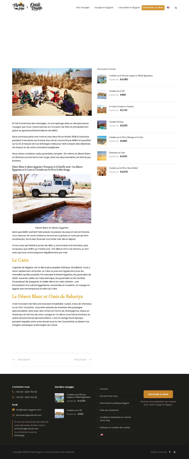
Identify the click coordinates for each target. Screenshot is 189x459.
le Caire (28, 169)
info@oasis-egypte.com (28, 409)
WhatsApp (19, 435)
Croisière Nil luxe (116, 122)
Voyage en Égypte (103, 7)
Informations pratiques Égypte (114, 403)
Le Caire (20, 260)
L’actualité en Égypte (129, 7)
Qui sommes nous (108, 396)
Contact (104, 389)
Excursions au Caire (117, 152)
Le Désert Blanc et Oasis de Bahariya (47, 296)
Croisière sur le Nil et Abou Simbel (123, 168)
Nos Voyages (83, 7)
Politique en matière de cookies (115, 427)
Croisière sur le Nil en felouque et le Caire (126, 137)
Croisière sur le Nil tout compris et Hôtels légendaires (131, 75)
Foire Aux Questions (109, 410)
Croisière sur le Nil (116, 91)
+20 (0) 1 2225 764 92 (26, 391)
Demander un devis (153, 7)
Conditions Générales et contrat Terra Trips (115, 419)
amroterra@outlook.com (29, 415)
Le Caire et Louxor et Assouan (121, 106)
